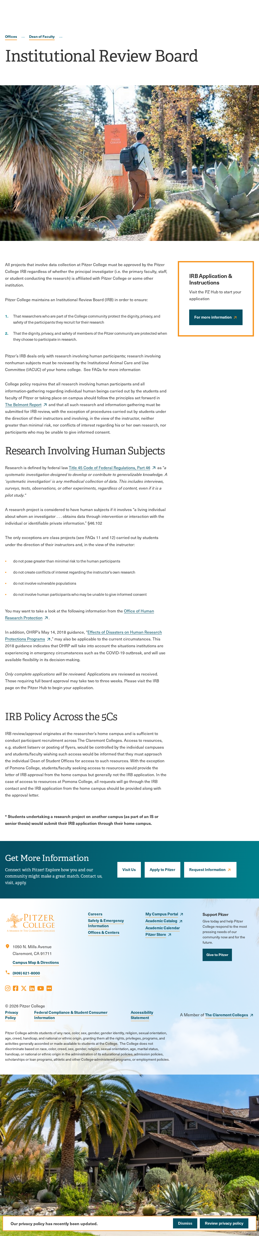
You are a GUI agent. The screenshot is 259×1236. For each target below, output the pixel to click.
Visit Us (129, 869)
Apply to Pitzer (162, 869)
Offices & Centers (103, 932)
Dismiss (185, 1223)
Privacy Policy (11, 1014)
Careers (95, 913)
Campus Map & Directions (36, 962)
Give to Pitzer (217, 954)
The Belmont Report (23, 404)
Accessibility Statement (142, 1014)
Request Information (207, 869)
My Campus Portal (161, 913)
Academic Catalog (161, 920)
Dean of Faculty (42, 36)
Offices (11, 36)
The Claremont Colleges (226, 1014)
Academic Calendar (162, 927)
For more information (213, 317)
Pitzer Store (155, 934)
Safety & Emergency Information (106, 923)
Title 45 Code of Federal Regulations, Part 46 (109, 467)
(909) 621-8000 (26, 972)
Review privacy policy (224, 1223)
